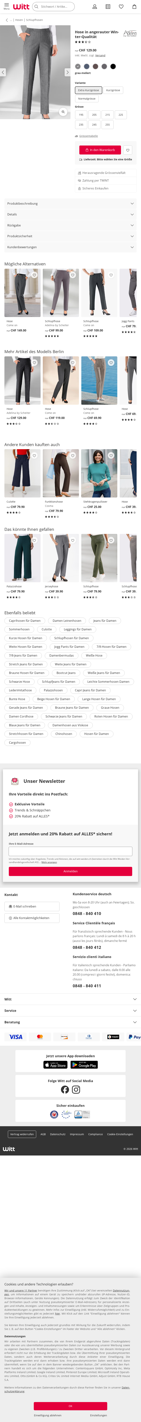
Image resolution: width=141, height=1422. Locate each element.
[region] (70, 1350)
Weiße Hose (94, 655)
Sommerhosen (19, 629)
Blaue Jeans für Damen (24, 725)
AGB (43, 1134)
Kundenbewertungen (22, 247)
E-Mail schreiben (22, 907)
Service (10, 1010)
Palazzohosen (53, 690)
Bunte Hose (17, 699)
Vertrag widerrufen (22, 1134)
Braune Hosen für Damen (26, 673)
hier (57, 1313)
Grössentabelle (88, 136)
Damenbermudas (61, 655)
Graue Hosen (110, 708)
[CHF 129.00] (22, 380)
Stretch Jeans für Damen (26, 664)
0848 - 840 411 (87, 985)
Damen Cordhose (21, 716)
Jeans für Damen (104, 621)
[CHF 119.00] (61, 380)
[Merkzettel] (121, 6)
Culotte (47, 629)
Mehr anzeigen (49, 862)
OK (70, 1406)
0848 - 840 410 (87, 913)
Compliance (95, 1134)
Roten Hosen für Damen (111, 716)
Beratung (12, 1022)
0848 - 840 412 (87, 947)
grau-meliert (83, 73)
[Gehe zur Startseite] (21, 6)
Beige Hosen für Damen (53, 699)
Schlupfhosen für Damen (71, 638)
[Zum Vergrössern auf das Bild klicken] (63, 111)
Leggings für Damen (78, 629)
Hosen (19, 20)
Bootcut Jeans (66, 673)
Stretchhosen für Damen (26, 734)
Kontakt (11, 894)
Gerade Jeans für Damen (26, 708)
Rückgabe (14, 225)
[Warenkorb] (134, 6)
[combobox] (58, 6)
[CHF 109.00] (99, 293)
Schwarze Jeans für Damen (64, 716)
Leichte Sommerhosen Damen (108, 682)
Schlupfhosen (34, 20)
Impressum (77, 1134)
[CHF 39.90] (61, 558)
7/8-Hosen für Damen (111, 647)
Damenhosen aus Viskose (70, 725)
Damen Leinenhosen (67, 621)
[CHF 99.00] (61, 293)
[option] (78, 66)
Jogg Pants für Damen (69, 647)
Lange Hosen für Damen (99, 699)
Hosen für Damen (96, 734)
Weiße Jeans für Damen (104, 673)
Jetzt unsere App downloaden (70, 1056)
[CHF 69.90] (99, 380)
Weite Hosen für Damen (25, 647)
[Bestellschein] (108, 6)
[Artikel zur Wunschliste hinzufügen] (127, 150)
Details (12, 214)
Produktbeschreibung (22, 204)
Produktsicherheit (19, 236)
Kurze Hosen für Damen (25, 638)
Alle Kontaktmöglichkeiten (31, 918)
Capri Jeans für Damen (90, 690)
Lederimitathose (20, 690)
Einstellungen (98, 1415)
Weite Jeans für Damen (70, 664)
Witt (8, 999)
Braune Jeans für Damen (72, 708)
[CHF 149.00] (22, 293)
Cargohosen (17, 743)
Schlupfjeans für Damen (58, 682)
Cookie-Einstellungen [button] (120, 1134)
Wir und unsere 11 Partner (20, 1290)
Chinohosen (63, 734)
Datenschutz (58, 1134)
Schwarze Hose (19, 682)
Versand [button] (100, 55)
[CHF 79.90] (22, 473)
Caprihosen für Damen (25, 621)
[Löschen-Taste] (70, 6)
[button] (6, 6)
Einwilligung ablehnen (48, 1415)
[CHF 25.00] (99, 473)
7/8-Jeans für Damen (23, 655)
